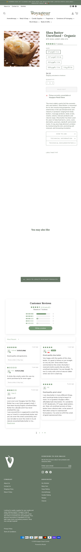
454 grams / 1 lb (54, 62)
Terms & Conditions (10, 532)
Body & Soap (24, 18)
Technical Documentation (61, 143)
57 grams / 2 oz (53, 52)
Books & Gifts (45, 22)
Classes (44, 501)
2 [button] (39, 433)
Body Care (45, 486)
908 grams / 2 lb (54, 67)
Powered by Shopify (40, 544)
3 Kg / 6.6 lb (68, 67)
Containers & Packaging (65, 18)
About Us (7, 6)
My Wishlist (45, 483)
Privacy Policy (8, 529)
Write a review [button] (40, 328)
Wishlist (23, 6)
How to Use (61, 134)
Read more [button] (11, 423)
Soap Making (46, 489)
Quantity (50, 80)
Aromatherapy (12, 18)
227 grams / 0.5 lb (54, 57)
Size (48, 48)
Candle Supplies (37, 18)
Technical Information (61, 138)
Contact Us (15, 6)
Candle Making (46, 495)
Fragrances (50, 18)
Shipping (48, 75)
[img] (12, 347)
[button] (51, 44)
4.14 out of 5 (45, 307)
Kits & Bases (33, 22)
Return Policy (8, 492)
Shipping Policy (8, 489)
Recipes (44, 498)
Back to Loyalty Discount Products (42, 279)
